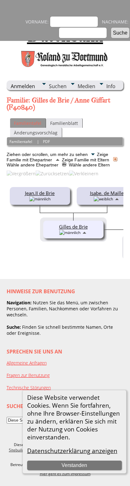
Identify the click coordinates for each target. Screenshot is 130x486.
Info (110, 86)
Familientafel (27, 123)
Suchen (58, 86)
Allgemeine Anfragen (27, 363)
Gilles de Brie (73, 227)
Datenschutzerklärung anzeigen (72, 451)
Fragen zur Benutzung (28, 375)
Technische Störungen (29, 388)
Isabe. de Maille (107, 193)
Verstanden (74, 465)
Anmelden (23, 86)
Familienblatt (64, 123)
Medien (86, 86)
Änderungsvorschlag (35, 133)
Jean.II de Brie (40, 193)
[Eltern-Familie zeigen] (117, 198)
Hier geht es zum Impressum (65, 473)
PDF (46, 141)
